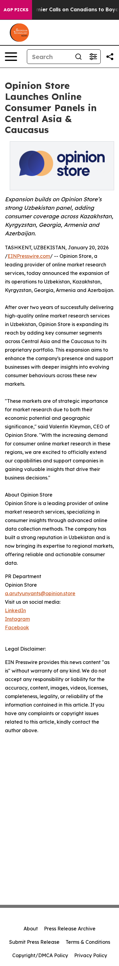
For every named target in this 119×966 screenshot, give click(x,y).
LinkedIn (15, 610)
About (30, 929)
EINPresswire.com (29, 256)
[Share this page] (110, 57)
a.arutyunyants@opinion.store (40, 593)
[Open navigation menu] (11, 57)
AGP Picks (16, 9)
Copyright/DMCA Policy (40, 955)
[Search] (78, 57)
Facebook (17, 627)
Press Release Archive (70, 929)
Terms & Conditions (88, 942)
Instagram (17, 619)
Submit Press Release (34, 942)
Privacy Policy (90, 955)
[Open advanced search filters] (93, 57)
